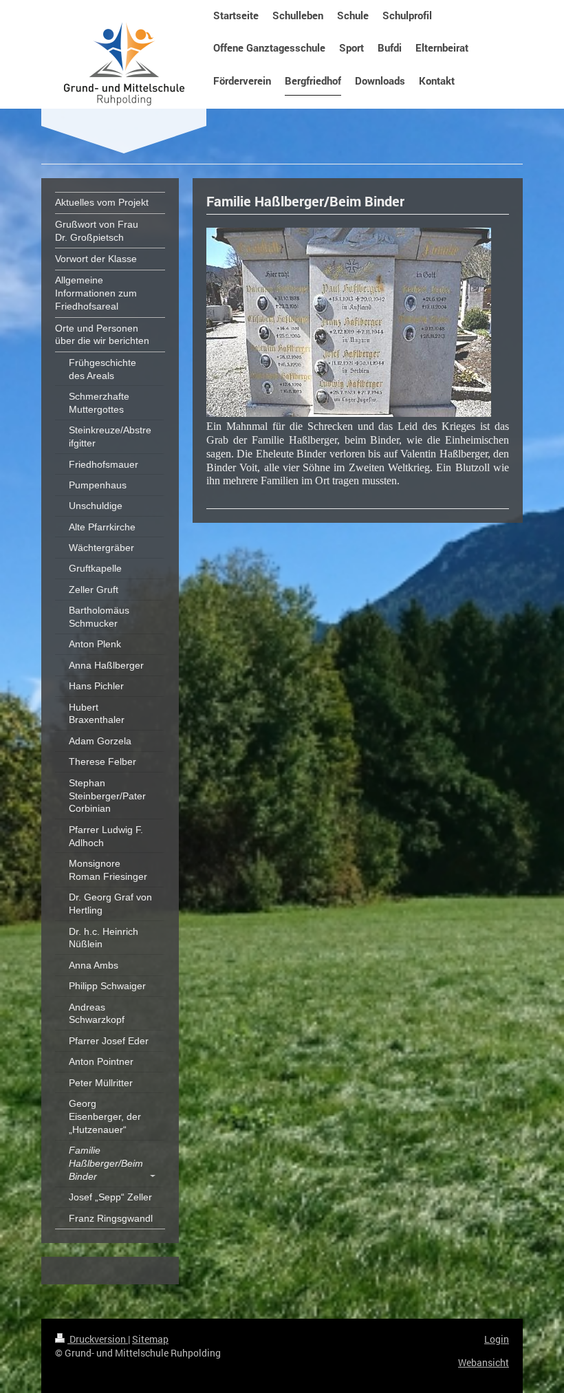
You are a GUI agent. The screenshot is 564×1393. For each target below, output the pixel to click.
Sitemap (150, 1339)
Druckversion (97, 1339)
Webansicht (483, 1362)
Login (496, 1339)
